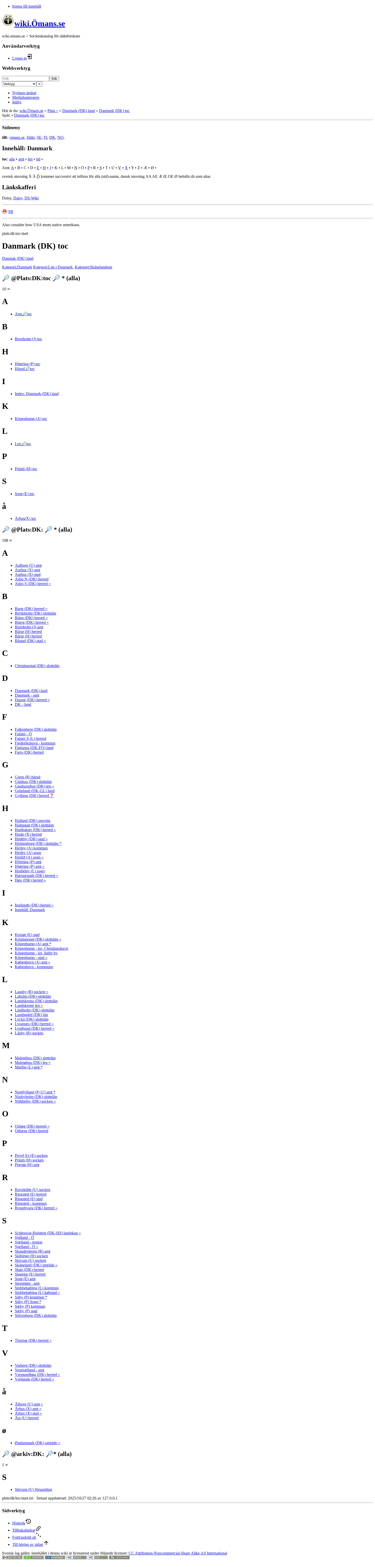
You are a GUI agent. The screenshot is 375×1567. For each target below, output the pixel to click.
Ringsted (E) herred (30, 1194)
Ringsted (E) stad (29, 1199)
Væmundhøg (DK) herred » (37, 1374)
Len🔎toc (23, 444)
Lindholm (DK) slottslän (34, 1010)
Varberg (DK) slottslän (33, 1365)
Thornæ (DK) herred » (33, 1340)
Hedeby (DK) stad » (31, 839)
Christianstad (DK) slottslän (37, 666)
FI (45, 137)
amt (21, 159)
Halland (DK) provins (32, 820)
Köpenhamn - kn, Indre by (36, 953)
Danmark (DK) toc (114, 111)
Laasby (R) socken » (31, 992)
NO (60, 137)
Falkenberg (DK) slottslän (36, 729)
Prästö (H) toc (26, 469)
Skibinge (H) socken (31, 1256)
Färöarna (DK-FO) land (34, 748)
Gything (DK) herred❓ (34, 795)
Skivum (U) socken (30, 1260)
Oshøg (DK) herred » (32, 1126)
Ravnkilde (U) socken (32, 1189)
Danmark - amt (27, 695)
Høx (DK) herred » (30, 880)
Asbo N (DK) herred (31, 579)
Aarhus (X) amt (27, 570)
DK (52, 137)
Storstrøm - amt (27, 1283)
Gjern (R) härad (27, 777)
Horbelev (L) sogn (30, 871)
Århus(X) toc (25, 518)
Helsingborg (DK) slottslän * (38, 843)
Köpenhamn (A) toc (31, 418)
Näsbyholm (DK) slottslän (36, 1097)
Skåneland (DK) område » (36, 1265)
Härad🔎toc (25, 369)
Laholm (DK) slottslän (33, 996)
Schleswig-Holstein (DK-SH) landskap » (48, 1233)
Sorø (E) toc (24, 494)
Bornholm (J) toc (28, 339)
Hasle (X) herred (28, 834)
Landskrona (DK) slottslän (36, 1001)
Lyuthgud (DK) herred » (34, 1028)
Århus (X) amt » (28, 1409)
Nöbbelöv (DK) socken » (35, 1101)
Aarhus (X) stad (28, 574)
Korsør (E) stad (27, 935)
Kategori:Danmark (17, 267)
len (30, 159)
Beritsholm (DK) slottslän (35, 613)
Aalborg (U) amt (28, 565)
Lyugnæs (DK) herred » (34, 1024)
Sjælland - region (28, 1242)
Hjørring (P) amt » (29, 866)
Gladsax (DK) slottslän (33, 781)
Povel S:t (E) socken (31, 1155)
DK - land (23, 704)
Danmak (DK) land (17, 258)
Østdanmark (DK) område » (37, 1443)
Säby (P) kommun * (31, 1297)
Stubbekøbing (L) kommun (37, 1288)
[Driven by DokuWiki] (119, 1558)
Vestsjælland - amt (29, 1370)
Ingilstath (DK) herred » (34, 905)
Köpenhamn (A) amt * (33, 944)
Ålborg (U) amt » (29, 1404)
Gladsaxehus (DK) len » (34, 786)
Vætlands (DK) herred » (34, 1379)
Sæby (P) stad (26, 1311)
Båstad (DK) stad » (30, 641)
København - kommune (34, 967)
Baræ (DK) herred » (31, 608)
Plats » (52, 111)
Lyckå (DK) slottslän (31, 1019)
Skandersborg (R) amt (32, 1251)
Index (16, 102)
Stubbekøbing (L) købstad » (37, 1292)
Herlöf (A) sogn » (29, 857)
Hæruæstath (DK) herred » (36, 875)
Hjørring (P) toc (27, 364)
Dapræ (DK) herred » (32, 700)
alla (12, 159)
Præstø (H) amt (27, 1165)
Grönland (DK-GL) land (35, 791)
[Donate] (33, 1558)
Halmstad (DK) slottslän (34, 825)
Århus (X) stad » (28, 1413)
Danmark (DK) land (78, 111)
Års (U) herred (27, 1418)
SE (39, 137)
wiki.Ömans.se (31, 111)
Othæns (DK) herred (31, 1131)
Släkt (31, 137)
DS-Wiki (31, 198)
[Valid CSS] (98, 1558)
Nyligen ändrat (24, 93)
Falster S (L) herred (30, 738)
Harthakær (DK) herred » (35, 830)
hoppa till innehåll (26, 6)
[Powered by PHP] (55, 1558)
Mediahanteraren (25, 97)
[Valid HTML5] (76, 1558)
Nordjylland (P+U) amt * (35, 1092)
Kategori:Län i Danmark (53, 267)
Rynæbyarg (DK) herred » (36, 1208)
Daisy (17, 198)
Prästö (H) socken (29, 1160)
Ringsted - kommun (31, 1203)
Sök (54, 78)
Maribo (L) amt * (29, 1067)
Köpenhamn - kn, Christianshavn (41, 948)
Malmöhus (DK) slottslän (35, 1058)
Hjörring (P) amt (28, 862)
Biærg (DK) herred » (32, 622)
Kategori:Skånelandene (93, 267)
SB (10, 211)
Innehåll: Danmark (30, 910)
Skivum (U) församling (33, 1489)
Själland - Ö (24, 1237)
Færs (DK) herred (29, 752)
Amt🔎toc (23, 314)
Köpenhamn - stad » (31, 957)
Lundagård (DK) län (31, 1014)
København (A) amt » (32, 962)
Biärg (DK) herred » (31, 618)
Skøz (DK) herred (29, 1269)
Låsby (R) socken (29, 1033)
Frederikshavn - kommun (35, 743)
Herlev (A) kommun (31, 848)
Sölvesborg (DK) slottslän (36, 1315)
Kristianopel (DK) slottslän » (38, 939)
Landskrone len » (29, 1005)
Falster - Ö (23, 734)
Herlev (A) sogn (28, 852)
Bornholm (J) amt (29, 627)
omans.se (17, 137)
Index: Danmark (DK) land (37, 393)
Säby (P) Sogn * (28, 1302)
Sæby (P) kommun (30, 1306)
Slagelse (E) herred (30, 1274)
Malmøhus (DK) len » (33, 1062)
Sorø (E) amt (25, 1279)
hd (38, 159)
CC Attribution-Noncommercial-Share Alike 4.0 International (178, 1553)
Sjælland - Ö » (26, 1247)
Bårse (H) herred (28, 631)
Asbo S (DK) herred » (33, 584)
